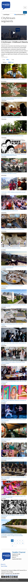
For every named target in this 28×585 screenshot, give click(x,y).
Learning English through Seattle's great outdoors (13, 79)
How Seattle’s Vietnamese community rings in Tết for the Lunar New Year (13, 496)
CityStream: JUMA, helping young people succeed (13, 192)
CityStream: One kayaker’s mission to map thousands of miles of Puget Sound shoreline (12, 535)
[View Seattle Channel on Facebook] (2, 576)
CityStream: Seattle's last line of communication (12, 229)
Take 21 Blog (4, 566)
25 (8, 59)
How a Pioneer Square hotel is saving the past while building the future (13, 439)
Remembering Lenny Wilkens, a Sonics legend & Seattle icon (12, 516)
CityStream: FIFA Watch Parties (9, 173)
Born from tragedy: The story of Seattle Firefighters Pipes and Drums (13, 477)
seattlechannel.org (20, 14)
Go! (25, 12)
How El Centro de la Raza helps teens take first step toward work (13, 382)
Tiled (12, 62)
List (5, 62)
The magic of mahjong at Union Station (10, 117)
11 (12, 545)
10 (4, 59)
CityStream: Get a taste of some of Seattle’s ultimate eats (12, 286)
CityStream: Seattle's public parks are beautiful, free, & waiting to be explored (14, 267)
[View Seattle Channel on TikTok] (8, 576)
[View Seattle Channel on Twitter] (4, 576)
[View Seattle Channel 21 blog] (15, 576)
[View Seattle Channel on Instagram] (6, 576)
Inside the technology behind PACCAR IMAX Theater (12, 324)
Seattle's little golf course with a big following (12, 135)
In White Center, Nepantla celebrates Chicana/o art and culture (13, 401)
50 (13, 59)
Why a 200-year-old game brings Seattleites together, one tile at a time (11, 98)
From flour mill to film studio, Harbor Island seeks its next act (13, 343)
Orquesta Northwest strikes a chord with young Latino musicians (13, 363)
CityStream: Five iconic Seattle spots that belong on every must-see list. (13, 305)
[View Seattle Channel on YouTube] (13, 576)
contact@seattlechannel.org (11, 575)
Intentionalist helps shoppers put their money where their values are (12, 458)
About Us (3, 564)
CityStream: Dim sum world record (9, 210)
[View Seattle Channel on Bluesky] (10, 576)
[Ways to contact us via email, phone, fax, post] (17, 576)
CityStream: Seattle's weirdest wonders (11, 247)
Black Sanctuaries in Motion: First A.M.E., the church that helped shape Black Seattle (13, 155)
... (15, 545)
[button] (14, 32)
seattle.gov (6, 14)
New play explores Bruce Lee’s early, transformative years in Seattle (13, 420)
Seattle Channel (18, 552)
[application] (14, 33)
